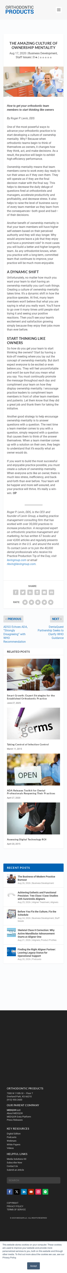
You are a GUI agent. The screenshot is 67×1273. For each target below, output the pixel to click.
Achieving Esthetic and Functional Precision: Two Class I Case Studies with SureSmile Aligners (38, 895)
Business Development (42, 53)
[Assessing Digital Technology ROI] (33, 818)
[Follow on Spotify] (45, 1192)
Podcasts (36, 959)
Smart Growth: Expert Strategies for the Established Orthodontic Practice (31, 697)
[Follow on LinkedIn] (24, 1192)
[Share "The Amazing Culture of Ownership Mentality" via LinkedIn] (30, 592)
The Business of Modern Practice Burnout (36, 878)
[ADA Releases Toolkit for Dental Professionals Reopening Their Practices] (33, 770)
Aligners (54, 902)
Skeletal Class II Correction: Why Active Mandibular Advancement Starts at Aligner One (36, 933)
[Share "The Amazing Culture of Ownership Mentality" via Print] (51, 592)
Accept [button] (33, 1265)
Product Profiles (48, 940)
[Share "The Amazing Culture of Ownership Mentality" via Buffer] (37, 592)
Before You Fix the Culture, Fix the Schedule (37, 913)
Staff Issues (23, 57)
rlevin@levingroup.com (21, 564)
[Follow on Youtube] (31, 1192)
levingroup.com (16, 560)
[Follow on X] (17, 1192)
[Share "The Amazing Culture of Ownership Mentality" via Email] (44, 592)
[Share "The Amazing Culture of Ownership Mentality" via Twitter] (22, 592)
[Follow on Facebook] (10, 1192)
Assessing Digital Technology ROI (26, 839)
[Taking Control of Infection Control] (33, 724)
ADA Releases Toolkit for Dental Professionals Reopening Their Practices (31, 792)
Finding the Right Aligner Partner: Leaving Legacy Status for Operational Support (37, 952)
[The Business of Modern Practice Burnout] (11, 878)
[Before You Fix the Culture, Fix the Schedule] (11, 913)
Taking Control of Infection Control (28, 744)
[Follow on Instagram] (38, 1192)
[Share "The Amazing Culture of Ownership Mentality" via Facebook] (15, 592)
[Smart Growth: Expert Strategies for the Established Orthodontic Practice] (33, 675)
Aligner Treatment (40, 902)
